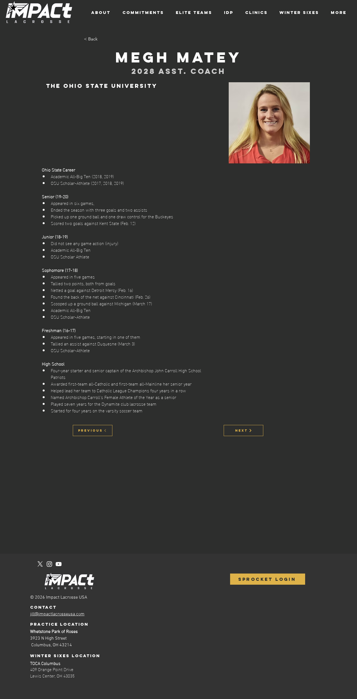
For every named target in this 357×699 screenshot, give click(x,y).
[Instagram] (49, 564)
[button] (102, 39)
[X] (40, 564)
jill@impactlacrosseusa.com (57, 614)
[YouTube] (58, 564)
